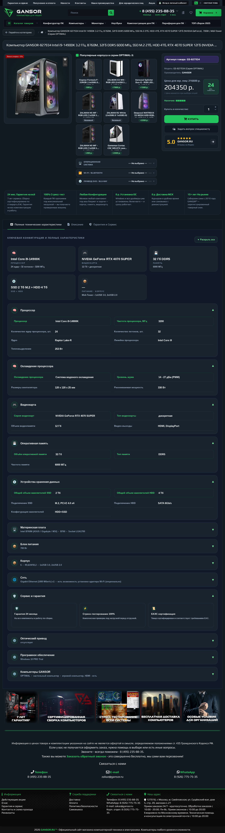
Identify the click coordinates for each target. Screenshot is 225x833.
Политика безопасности (83, 806)
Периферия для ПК (173, 23)
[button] (159, 11)
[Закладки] (191, 12)
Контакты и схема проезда (17, 809)
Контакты (80, 3)
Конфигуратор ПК (53, 23)
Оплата (73, 802)
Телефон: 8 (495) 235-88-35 (123, 799)
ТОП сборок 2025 (201, 23)
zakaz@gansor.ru (112, 776)
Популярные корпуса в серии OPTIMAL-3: (107, 55)
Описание (77, 224)
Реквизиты (8, 812)
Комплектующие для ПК (141, 23)
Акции (152, 3)
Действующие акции (14, 799)
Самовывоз (76, 809)
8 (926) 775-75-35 (185, 776)
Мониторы (98, 23)
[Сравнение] (183, 12)
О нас (5, 802)
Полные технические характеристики (38, 224)
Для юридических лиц (131, 3)
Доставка (74, 799)
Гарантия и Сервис (105, 224)
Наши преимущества (102, 3)
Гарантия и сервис (18, 3)
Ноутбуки (116, 23)
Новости (65, 3)
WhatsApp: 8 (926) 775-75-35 (123, 802)
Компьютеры (76, 23)
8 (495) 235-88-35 (131, 751)
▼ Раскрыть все (206, 239)
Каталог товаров (23, 23)
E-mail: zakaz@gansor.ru (120, 806)
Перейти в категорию (20, 32)
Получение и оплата (44, 3)
